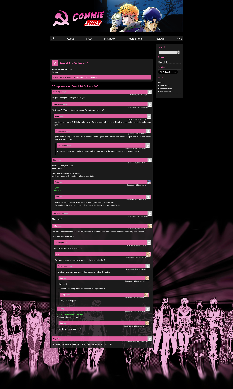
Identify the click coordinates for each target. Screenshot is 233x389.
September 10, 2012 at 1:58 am (135, 148)
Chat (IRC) (162, 62)
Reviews (160, 38)
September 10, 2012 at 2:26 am (134, 326)
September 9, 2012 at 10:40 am (136, 245)
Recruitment (134, 38)
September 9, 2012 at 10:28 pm (136, 199)
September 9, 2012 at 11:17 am (136, 257)
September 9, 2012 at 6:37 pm (134, 297)
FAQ (89, 38)
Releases (79, 77)
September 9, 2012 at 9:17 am (137, 185)
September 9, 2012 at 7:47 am (136, 134)
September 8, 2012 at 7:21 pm (138, 95)
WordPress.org (164, 92)
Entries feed (163, 85)
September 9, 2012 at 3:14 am (138, 216)
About (70, 38)
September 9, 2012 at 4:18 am (138, 229)
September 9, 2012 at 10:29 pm (135, 311)
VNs (179, 38)
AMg (55, 226)
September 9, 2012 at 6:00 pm (135, 281)
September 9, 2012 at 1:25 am (137, 119)
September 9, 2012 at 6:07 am (138, 341)
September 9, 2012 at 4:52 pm (135, 269)
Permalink (93, 77)
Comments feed (165, 89)
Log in (161, 82)
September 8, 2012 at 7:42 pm (138, 107)
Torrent (55, 72)
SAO (86, 77)
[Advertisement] (101, 50)
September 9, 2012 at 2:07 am (138, 163)
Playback (109, 38)
